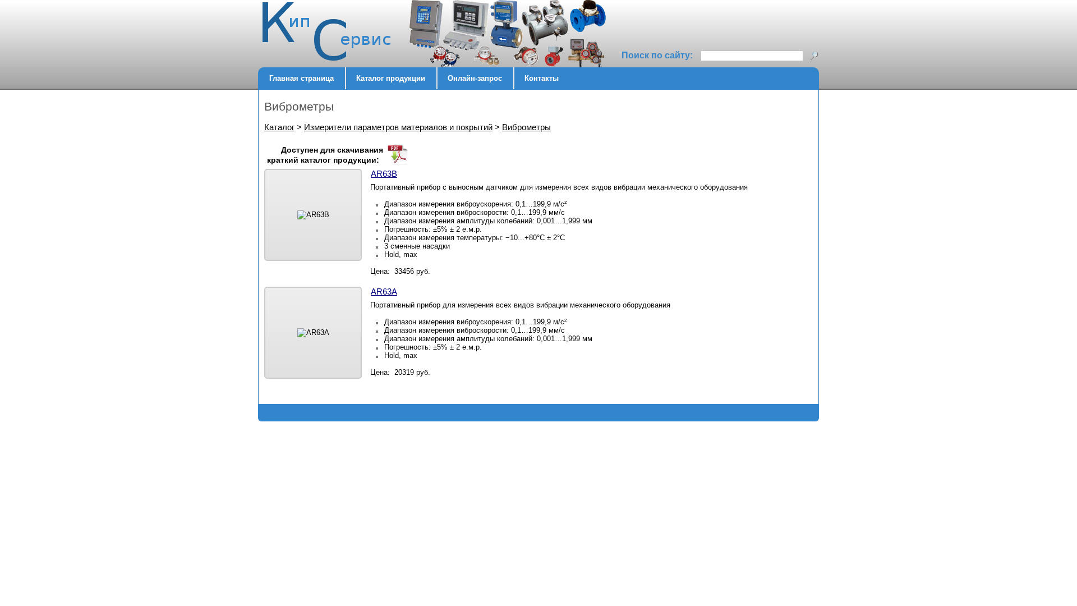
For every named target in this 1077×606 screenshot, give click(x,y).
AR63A (384, 291)
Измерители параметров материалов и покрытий (398, 127)
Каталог (279, 127)
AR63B (384, 173)
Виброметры (526, 127)
